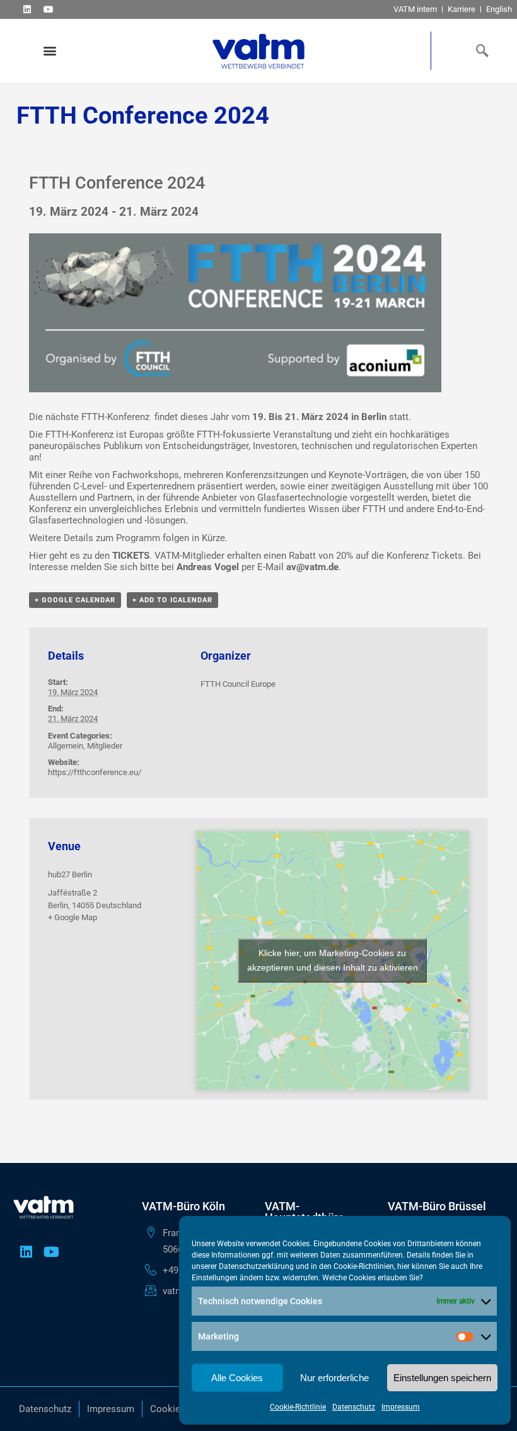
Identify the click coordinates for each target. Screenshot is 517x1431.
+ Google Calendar (75, 600)
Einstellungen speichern (442, 1377)
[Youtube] (48, 9)
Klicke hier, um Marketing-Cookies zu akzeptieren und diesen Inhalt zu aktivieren (332, 960)
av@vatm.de (312, 567)
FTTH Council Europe (238, 684)
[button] (49, 50)
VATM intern (415, 9)
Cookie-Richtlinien (364, 1266)
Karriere (461, 9)
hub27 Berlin (70, 874)
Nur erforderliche (334, 1377)
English (499, 9)
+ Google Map (72, 917)
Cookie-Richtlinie (298, 1407)
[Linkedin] (27, 9)
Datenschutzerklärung (256, 1266)
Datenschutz (353, 1407)
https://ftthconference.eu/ (94, 772)
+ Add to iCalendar (172, 600)
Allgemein (65, 746)
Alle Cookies (237, 1377)
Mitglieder (104, 746)
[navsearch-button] (479, 50)
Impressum (400, 1407)
